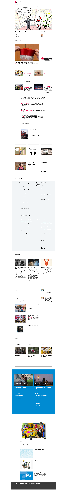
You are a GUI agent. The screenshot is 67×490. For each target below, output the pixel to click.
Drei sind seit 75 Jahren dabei (46, 227)
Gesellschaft (35, 5)
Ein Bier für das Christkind (41, 383)
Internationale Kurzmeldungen (44, 172)
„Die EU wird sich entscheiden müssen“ (20, 268)
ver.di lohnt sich (24, 122)
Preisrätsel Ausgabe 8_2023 (39, 472)
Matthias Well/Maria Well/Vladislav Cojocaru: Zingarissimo (43, 397)
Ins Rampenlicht (47, 85)
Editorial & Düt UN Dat (25, 215)
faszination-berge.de (19, 395)
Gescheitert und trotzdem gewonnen (46, 195)
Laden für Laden (44, 162)
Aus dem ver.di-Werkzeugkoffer (47, 71)
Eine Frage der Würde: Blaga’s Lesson (22, 388)
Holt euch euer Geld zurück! (46, 45)
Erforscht (16, 338)
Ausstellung (38, 403)
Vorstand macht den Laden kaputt (46, 220)
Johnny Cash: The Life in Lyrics (41, 388)
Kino (16, 372)
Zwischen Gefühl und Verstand (32, 163)
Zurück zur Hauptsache (46, 241)
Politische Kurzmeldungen (20, 299)
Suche (51, 2)
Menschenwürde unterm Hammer (27, 32)
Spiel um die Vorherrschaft (33, 325)
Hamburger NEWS (24, 234)
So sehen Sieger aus (45, 183)
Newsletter (47, 2)
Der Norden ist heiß (25, 190)
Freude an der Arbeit (25, 208)
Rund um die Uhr (34, 135)
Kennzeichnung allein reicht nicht (33, 315)
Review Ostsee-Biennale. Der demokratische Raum (43, 409)
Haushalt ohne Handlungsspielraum (25, 62)
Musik (36, 393)
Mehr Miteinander (37, 461)
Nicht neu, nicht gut (19, 288)
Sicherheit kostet (24, 102)
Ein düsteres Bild (44, 296)
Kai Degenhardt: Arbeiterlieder (41, 395)
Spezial (41, 5)
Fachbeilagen (41, 2)
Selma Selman (38, 405)
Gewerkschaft (27, 5)
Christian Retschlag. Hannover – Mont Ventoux (43, 407)
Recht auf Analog (25, 441)
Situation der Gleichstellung (26, 220)
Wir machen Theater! (45, 234)
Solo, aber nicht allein (25, 227)
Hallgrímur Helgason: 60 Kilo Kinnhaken (43, 387)
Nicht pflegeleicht (24, 196)
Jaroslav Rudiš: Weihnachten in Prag (42, 384)
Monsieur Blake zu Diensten (20, 387)
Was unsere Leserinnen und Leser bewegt (46, 356)
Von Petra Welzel (46, 35)
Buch (36, 372)
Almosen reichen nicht (27, 85)
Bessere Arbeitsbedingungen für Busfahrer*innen (26, 183)
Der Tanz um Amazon (32, 267)
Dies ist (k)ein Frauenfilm (21, 383)
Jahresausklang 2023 (45, 199)
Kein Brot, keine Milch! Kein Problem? (28, 71)
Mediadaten (27, 483)
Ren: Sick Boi (38, 398)
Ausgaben (36, 2)
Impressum (22, 483)
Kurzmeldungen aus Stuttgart (45, 248)
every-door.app (18, 398)
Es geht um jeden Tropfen (39, 449)
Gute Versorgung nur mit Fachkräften (22, 294)
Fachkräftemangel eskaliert (33, 305)
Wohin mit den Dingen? (45, 267)
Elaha (16, 384)
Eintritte (42, 52)
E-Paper (32, 2)
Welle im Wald (17, 355)
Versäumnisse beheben (46, 189)
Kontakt (17, 483)
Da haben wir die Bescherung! (31, 356)
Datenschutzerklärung (35, 483)
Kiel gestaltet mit (24, 202)
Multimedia (17, 393)
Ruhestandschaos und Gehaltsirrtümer (29, 115)
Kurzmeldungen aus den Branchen (28, 96)
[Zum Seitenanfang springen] (58, 488)
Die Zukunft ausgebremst (46, 288)
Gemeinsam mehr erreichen (26, 109)
